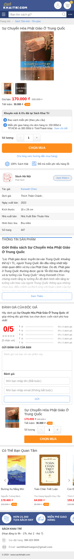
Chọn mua (37, 147)
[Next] (68, 480)
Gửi (37, 399)
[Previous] (5, 480)
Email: (30, 547)
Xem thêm (62, 178)
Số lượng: (8, 137)
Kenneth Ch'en (29, 189)
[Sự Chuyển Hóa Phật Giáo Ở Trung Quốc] (37, 79)
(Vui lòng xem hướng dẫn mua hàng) (37, 156)
